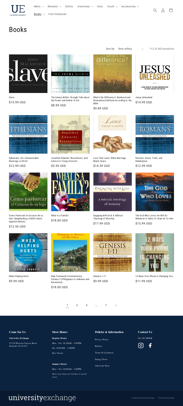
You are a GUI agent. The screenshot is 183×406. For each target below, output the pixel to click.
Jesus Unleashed (143, 97)
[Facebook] (150, 345)
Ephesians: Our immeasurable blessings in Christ (24, 159)
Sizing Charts (101, 359)
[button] (38, 6)
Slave (11, 97)
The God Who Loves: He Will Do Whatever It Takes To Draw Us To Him (154, 217)
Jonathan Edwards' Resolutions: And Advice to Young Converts (69, 159)
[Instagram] (141, 345)
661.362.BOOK (145, 338)
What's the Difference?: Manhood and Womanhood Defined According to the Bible (112, 100)
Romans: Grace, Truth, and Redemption (148, 159)
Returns (98, 346)
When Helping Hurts (19, 276)
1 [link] (67, 305)
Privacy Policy (101, 339)
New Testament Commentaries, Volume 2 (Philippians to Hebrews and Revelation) (70, 279)
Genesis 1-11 (99, 276)
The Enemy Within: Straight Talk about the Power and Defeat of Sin (70, 99)
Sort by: (110, 48)
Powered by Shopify (166, 398)
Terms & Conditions (104, 352)
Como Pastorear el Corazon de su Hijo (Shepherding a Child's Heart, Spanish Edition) (26, 218)
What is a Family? (60, 215)
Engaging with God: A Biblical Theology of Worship (108, 217)
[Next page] (116, 305)
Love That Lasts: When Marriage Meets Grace (109, 159)
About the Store (102, 365)
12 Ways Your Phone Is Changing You (154, 276)
